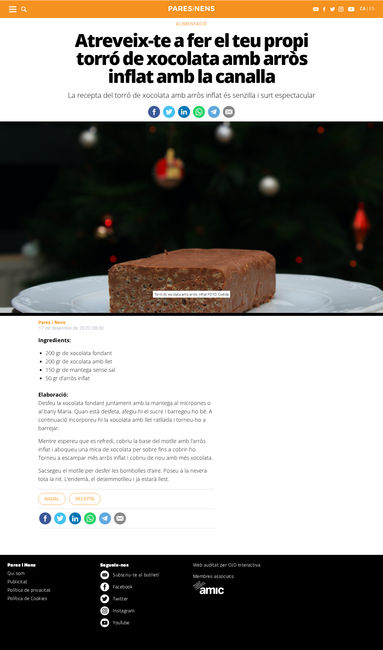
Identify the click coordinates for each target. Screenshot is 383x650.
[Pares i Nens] (191, 8)
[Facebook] (325, 9)
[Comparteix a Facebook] (154, 112)
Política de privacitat (29, 589)
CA (363, 8)
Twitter (120, 598)
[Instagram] (341, 9)
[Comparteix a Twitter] (169, 112)
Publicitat (17, 581)
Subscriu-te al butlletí (135, 574)
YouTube (121, 622)
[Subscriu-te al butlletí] (316, 9)
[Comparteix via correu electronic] (229, 112)
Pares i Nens (52, 322)
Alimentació (191, 23)
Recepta (84, 498)
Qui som (16, 573)
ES (372, 8)
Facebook (122, 586)
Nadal (52, 498)
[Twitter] (333, 9)
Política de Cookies (27, 598)
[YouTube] (352, 9)
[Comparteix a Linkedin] (184, 112)
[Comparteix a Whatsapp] (199, 112)
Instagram (123, 610)
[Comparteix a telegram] (214, 112)
